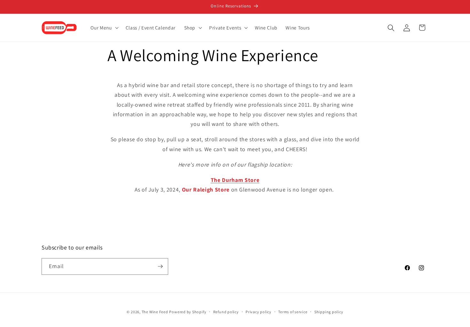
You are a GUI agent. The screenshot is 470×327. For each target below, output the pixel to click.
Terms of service (292, 311)
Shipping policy (328, 311)
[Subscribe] (160, 266)
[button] (103, 27)
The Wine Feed (155, 311)
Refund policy (226, 311)
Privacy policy (258, 311)
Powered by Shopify (187, 311)
